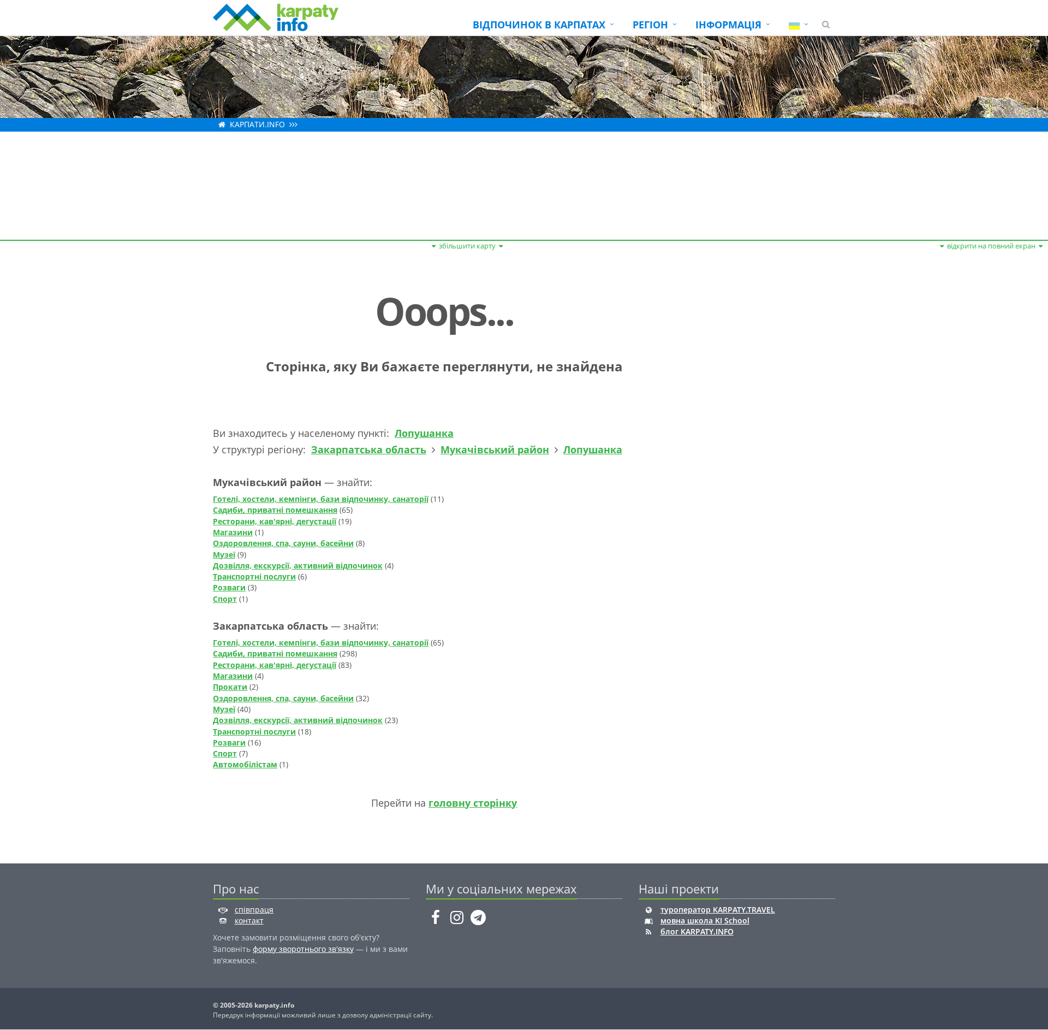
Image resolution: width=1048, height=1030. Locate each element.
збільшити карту (467, 246)
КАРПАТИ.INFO (257, 124)
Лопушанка (424, 433)
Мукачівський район (494, 449)
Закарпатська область (368, 449)
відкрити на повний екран (991, 246)
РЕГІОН (650, 24)
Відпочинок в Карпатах (539, 24)
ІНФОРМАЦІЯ (728, 24)
